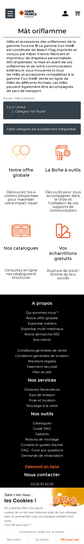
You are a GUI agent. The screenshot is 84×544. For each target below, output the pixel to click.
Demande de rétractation (42, 456)
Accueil (7, 98)
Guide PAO (42, 429)
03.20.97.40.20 (42, 484)
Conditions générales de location (42, 356)
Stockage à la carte (42, 406)
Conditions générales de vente (42, 350)
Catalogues (42, 423)
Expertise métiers (42, 323)
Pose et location (42, 400)
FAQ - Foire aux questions (42, 450)
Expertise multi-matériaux (42, 329)
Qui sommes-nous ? (42, 313)
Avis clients (42, 340)
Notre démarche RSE (42, 334)
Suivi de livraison (42, 395)
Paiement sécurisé (42, 367)
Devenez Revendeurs (42, 389)
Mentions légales (42, 361)
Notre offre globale (42, 318)
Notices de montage (42, 439)
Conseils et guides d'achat (42, 445)
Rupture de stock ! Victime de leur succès (63, 274)
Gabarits (42, 434)
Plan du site (42, 372)
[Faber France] (26, 10)
